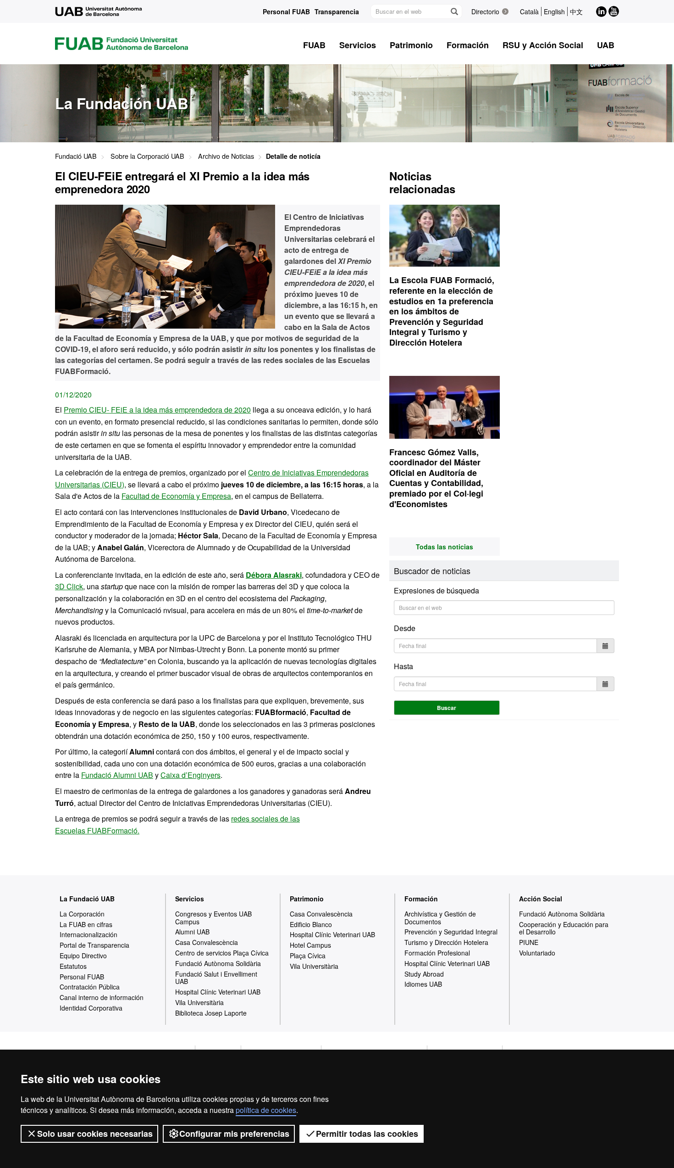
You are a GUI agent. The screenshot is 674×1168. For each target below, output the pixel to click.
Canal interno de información (102, 997)
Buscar (446, 708)
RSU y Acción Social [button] (543, 45)
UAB (605, 45)
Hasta (403, 666)
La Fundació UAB (87, 898)
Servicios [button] (357, 45)
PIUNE (528, 942)
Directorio (485, 11)
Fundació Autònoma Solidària (218, 963)
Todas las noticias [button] (444, 546)
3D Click (69, 586)
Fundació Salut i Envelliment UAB (216, 977)
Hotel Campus (310, 945)
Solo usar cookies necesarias (95, 1134)
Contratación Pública (90, 986)
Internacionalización (88, 934)
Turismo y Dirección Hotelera (446, 942)
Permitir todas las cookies (367, 1134)
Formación (421, 898)
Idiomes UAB (423, 984)
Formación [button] (468, 45)
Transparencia (337, 11)
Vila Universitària (199, 1002)
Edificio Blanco (311, 924)
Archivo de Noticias (226, 156)
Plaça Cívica (308, 955)
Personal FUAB (286, 11)
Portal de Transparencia (94, 945)
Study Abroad (424, 973)
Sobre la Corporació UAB (147, 156)
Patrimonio (307, 898)
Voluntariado (537, 952)
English (554, 11)
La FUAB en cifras (86, 924)
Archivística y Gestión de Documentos (440, 917)
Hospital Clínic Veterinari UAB (217, 991)
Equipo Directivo (83, 955)
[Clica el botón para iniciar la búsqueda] (454, 11)
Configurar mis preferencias (234, 1134)
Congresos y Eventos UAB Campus (213, 917)
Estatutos (73, 966)
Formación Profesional (437, 952)
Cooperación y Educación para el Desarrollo (563, 928)
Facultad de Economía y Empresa (176, 496)
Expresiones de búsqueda (436, 591)
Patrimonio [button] (411, 45)
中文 (576, 11)
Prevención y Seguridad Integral (450, 931)
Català (529, 11)
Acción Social (540, 898)
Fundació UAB (76, 156)
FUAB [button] (314, 45)
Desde (404, 628)
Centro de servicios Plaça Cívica (222, 952)
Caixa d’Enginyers (190, 775)
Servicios (189, 898)
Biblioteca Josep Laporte (211, 1012)
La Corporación (82, 913)
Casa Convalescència (206, 942)
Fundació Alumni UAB (117, 775)
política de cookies (266, 1110)
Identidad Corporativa (91, 1007)
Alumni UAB (192, 931)
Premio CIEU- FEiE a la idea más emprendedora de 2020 (157, 409)
